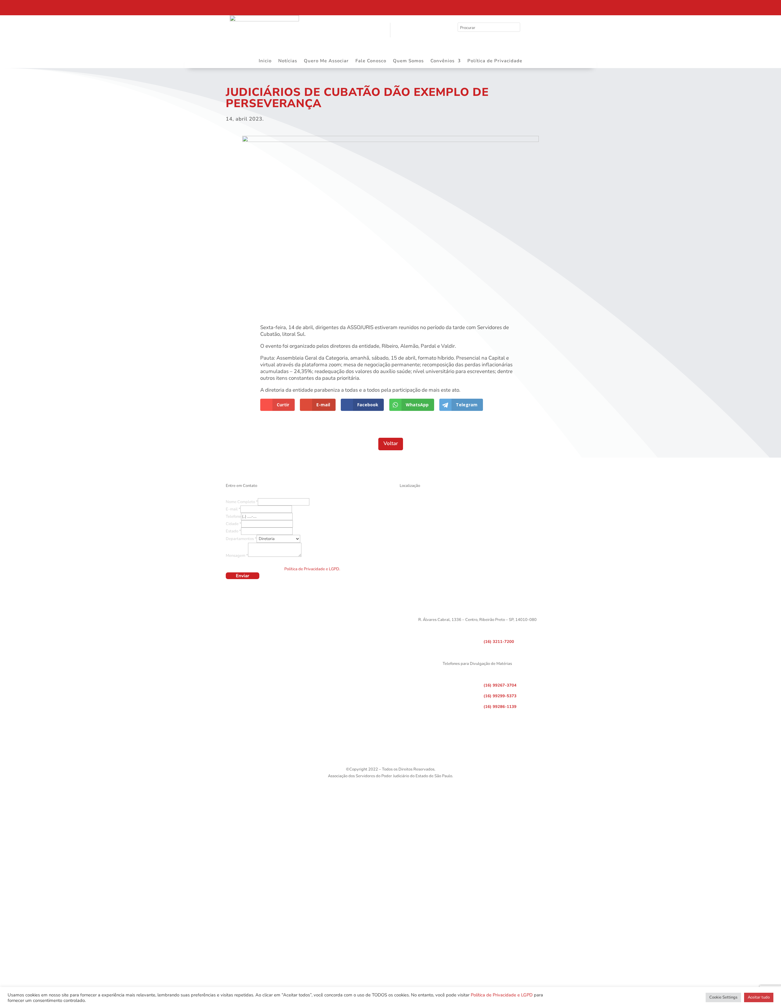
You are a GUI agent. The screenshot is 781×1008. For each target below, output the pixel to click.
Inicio (265, 61)
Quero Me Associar (326, 61)
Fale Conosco (370, 61)
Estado (233, 531)
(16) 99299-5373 (500, 696)
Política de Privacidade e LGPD (502, 995)
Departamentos (241, 539)
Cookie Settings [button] (723, 997)
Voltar (390, 443)
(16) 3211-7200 (499, 641)
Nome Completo (242, 502)
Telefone (233, 516)
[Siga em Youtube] (609, 6)
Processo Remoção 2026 (62, 7)
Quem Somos (408, 61)
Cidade (233, 524)
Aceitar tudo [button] (759, 997)
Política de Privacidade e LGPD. (312, 569)
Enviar (242, 576)
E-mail (233, 509)
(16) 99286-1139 (500, 706)
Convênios (442, 61)
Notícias (287, 61)
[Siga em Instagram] (596, 6)
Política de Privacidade (494, 61)
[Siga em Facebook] (583, 6)
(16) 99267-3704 (500, 685)
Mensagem (237, 555)
